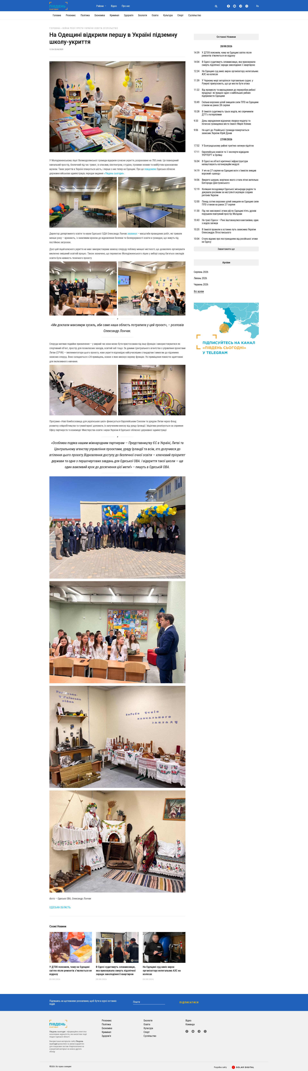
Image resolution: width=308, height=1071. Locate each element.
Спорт (180, 15)
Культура (168, 15)
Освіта (155, 15)
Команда (190, 1024)
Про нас (126, 6)
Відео (114, 6)
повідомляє (150, 169)
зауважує (132, 233)
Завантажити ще (226, 249)
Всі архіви (199, 291)
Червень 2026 (201, 284)
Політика (85, 15)
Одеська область (60, 907)
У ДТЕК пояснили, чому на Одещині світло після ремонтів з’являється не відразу (70, 970)
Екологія (142, 15)
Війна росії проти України (78, 28)
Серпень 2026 (201, 271)
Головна (57, 15)
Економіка (99, 15)
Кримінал (114, 15)
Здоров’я (128, 15)
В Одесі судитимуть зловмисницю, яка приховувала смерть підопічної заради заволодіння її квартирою (116, 970)
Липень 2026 (200, 278)
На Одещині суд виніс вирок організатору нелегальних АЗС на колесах (162, 970)
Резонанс (71, 15)
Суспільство (194, 15)
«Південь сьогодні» (114, 173)
